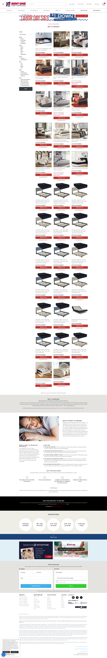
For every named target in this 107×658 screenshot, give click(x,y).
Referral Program (36, 605)
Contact (48, 596)
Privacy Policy (57, 591)
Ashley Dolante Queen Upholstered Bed (59, 169)
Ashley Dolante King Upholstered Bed (59, 109)
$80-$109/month (24, 81)
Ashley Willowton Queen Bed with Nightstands (42, 169)
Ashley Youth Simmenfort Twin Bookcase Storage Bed (43, 49)
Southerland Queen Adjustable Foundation (80, 320)
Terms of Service (65, 591)
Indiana (62, 599)
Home (49, 24)
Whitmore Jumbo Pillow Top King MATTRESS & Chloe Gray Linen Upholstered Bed (42, 202)
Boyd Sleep (23, 40)
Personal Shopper (37, 601)
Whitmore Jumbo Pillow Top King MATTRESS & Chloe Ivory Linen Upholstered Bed (79, 261)
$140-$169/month (25, 84)
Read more (9, 649)
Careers (35, 604)
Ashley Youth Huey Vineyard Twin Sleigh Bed (79, 109)
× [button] (18, 639)
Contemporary (24, 72)
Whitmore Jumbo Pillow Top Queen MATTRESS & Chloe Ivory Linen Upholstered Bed (79, 202)
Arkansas (62, 596)
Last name (38, 572)
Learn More (72, 4)
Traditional (23, 75)
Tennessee (63, 607)
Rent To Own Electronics (23, 601)
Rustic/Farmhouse (25, 74)
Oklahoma (62, 605)
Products (22, 595)
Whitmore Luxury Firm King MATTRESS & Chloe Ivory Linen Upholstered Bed (42, 321)
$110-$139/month (25, 82)
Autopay (48, 599)
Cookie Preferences (84, 651)
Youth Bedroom (24, 59)
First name (23, 572)
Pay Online (89, 4)
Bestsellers (84, 10)
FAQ (34, 598)
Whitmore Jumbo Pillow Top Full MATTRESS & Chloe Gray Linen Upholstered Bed (79, 231)
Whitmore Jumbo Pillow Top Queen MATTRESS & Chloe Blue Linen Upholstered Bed (61, 321)
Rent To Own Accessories (23, 602)
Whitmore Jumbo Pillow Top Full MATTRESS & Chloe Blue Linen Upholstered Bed (42, 261)
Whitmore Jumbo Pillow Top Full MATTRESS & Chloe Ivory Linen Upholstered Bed (42, 231)
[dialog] (10, 647)
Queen (22, 66)
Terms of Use (49, 605)
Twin (22, 67)
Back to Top (53, 537)
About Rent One (38, 595)
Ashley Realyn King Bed (59, 379)
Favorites (97, 4)
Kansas (62, 601)
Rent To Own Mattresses (23, 598)
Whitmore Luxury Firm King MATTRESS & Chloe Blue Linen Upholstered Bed (42, 351)
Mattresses (21, 10)
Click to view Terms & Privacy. (61, 582)
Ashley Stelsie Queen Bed (41, 108)
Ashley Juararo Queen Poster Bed (61, 49)
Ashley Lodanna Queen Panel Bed (61, 78)
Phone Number (59, 572)
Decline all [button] (14, 652)
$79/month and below (25, 79)
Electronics (34, 10)
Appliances (47, 10)
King (22, 64)
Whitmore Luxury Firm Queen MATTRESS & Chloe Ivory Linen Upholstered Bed (79, 351)
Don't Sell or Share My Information (81, 648)
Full (21, 63)
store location (58, 408)
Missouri (62, 604)
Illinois (62, 598)
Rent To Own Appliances (23, 599)
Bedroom (23, 58)
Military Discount (37, 602)
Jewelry (58, 10)
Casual (22, 71)
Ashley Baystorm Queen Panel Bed (79, 49)
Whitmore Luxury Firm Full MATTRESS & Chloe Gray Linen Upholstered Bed (61, 291)
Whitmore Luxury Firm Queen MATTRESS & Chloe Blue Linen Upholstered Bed (61, 351)
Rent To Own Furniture (23, 596)
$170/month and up (25, 85)
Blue (22, 49)
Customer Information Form (51, 608)
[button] (10, 655)
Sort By (20, 31)
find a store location (61, 504)
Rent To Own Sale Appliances (24, 605)
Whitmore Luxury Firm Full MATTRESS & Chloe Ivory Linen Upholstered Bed (79, 291)
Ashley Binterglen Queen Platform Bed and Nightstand (61, 141)
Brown (22, 51)
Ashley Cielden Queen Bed (41, 140)
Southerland (23, 43)
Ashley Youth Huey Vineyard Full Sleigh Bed (42, 78)
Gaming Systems (70, 10)
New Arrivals (97, 10)
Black (22, 48)
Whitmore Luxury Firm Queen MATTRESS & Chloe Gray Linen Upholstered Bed (61, 231)
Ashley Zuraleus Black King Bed (80, 168)
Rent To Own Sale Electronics (24, 604)
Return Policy (49, 607)
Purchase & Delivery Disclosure (82, 646)
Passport (23, 41)
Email (22, 578)
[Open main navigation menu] (3, 4)
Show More (23, 54)
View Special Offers (43, 57)
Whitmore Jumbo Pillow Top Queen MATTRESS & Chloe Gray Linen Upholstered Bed (61, 202)
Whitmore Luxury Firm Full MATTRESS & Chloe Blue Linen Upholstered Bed (61, 261)
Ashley (22, 38)
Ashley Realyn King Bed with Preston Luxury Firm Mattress (43, 380)
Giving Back (36, 599)
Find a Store (81, 4)
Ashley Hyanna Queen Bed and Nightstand (79, 141)
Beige (22, 46)
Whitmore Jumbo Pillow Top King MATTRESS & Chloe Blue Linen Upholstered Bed (42, 291)
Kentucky (62, 602)
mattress (75, 433)
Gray (22, 52)
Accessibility (49, 602)
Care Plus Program (37, 607)
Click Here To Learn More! (56, 506)
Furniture (9, 10)
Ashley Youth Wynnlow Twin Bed (79, 78)
